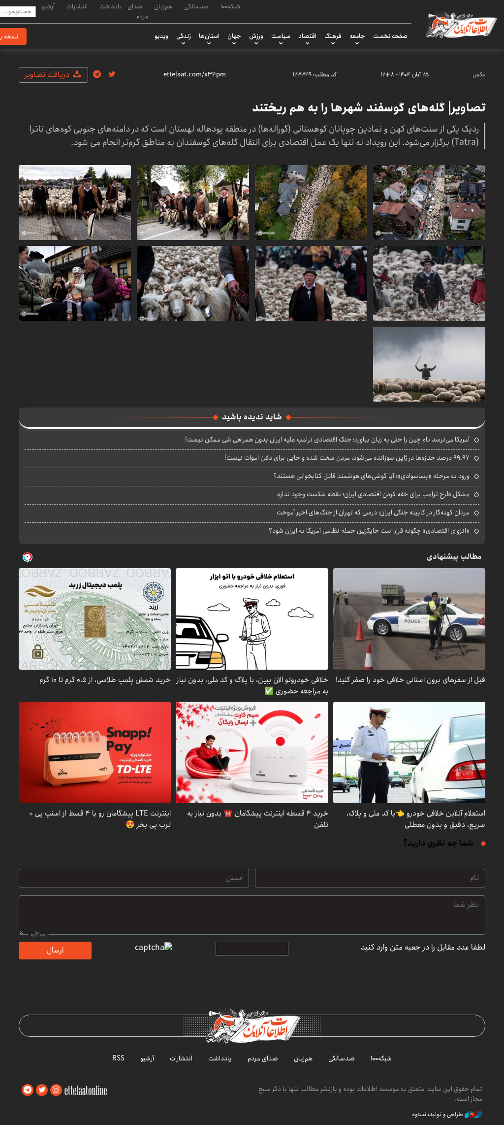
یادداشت (110, 6)
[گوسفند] (429, 202)
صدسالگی (196, 6)
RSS (118, 1058)
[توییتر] (42, 1090)
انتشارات (77, 6)
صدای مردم (137, 11)
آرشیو (48, 6)
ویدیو (161, 36)
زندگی (183, 36)
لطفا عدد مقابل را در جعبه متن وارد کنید (423, 948)
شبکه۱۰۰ (230, 6)
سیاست (280, 36)
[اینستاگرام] (56, 1090)
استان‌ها (209, 36)
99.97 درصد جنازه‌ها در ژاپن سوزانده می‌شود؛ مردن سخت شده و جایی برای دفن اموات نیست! (347, 457)
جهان (234, 36)
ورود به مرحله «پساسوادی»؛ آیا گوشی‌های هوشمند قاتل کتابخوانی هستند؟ (371, 476)
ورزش (256, 36)
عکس (478, 74)
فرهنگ (333, 36)
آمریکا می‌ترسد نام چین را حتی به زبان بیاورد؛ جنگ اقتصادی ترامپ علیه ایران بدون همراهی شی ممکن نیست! (327, 439)
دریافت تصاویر (48, 74)
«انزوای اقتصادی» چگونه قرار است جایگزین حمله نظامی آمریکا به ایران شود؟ (369, 530)
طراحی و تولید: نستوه (438, 1114)
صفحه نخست (390, 36)
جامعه (357, 36)
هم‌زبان (163, 6)
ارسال (55, 950)
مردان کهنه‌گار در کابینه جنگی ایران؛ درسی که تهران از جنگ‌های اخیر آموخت (373, 512)
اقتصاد (307, 36)
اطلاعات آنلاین (461, 24)
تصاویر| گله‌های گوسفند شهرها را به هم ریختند (368, 108)
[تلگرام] (27, 1090)
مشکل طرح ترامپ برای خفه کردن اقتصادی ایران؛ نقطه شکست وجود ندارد (373, 494)
